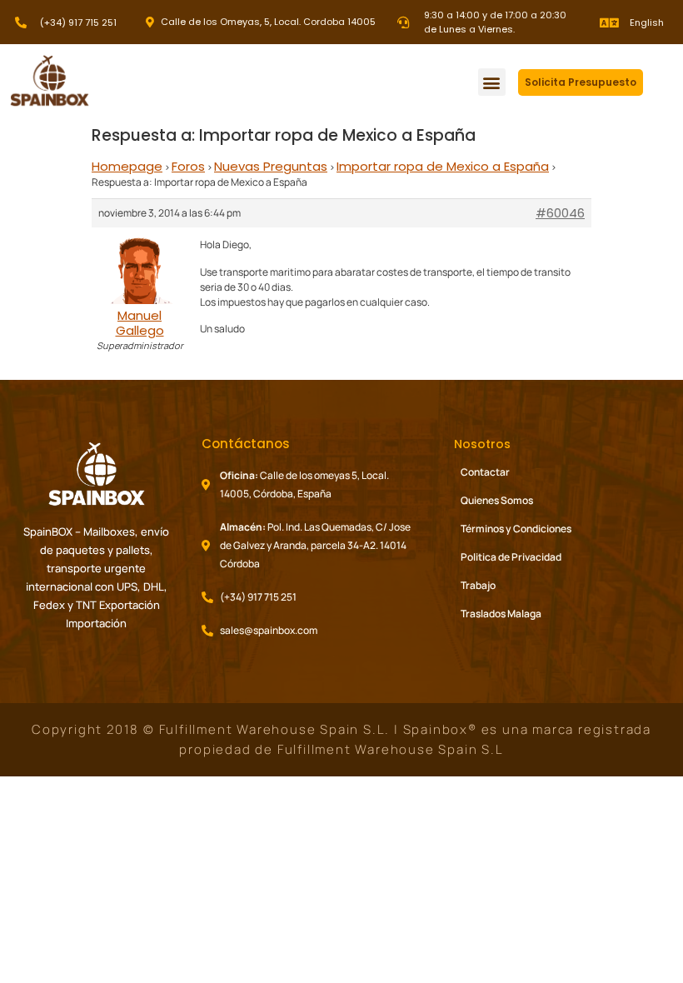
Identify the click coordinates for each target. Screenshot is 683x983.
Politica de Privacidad (511, 557)
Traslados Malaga (501, 613)
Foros (188, 166)
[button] (492, 82)
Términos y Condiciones (516, 528)
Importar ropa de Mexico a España (443, 166)
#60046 (560, 213)
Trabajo (478, 585)
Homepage (127, 166)
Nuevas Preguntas (270, 166)
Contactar (485, 472)
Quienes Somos (497, 500)
